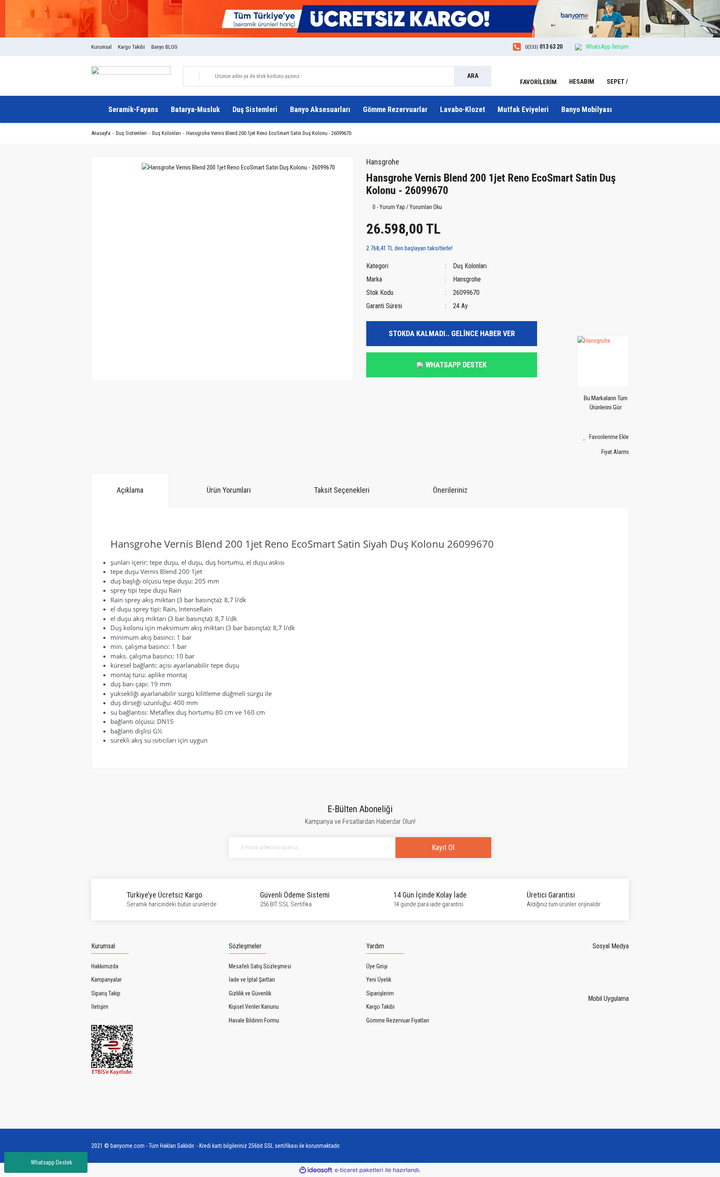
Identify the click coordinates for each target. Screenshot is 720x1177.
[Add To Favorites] (589, 437)
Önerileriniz (450, 490)
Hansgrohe (382, 161)
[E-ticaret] (359, 1170)
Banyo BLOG (164, 47)
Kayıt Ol (443, 847)
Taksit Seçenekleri (342, 490)
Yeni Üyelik (378, 979)
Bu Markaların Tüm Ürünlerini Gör (606, 402)
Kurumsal (101, 47)
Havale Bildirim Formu (254, 1020)
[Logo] (130, 75)
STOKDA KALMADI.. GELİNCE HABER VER (452, 333)
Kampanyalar (106, 979)
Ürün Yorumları (229, 490)
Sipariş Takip (105, 993)
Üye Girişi (377, 966)
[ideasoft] (315, 1170)
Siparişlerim (380, 993)
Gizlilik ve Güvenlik (250, 993)
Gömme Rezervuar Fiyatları (397, 1020)
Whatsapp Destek (51, 1162)
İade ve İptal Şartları (252, 979)
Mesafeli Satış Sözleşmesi (260, 966)
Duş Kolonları (470, 266)
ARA (472, 76)
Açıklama (130, 490)
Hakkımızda (104, 966)
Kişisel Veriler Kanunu (254, 1006)
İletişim (99, 1006)
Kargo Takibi (131, 47)
